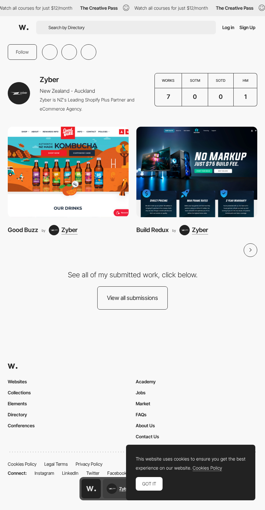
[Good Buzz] (68, 172)
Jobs (140, 392)
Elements (17, 403)
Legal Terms (56, 464)
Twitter (93, 473)
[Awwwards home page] (91, 488)
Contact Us (147, 436)
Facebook (117, 473)
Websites (17, 381)
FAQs (141, 414)
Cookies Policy (22, 464)
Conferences (21, 425)
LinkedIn (70, 473)
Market (143, 403)
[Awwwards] (23, 27)
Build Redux (152, 230)
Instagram (44, 473)
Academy (146, 381)
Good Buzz (23, 230)
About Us (145, 425)
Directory (17, 414)
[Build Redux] (196, 172)
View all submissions (132, 297)
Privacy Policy (89, 464)
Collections (19, 392)
